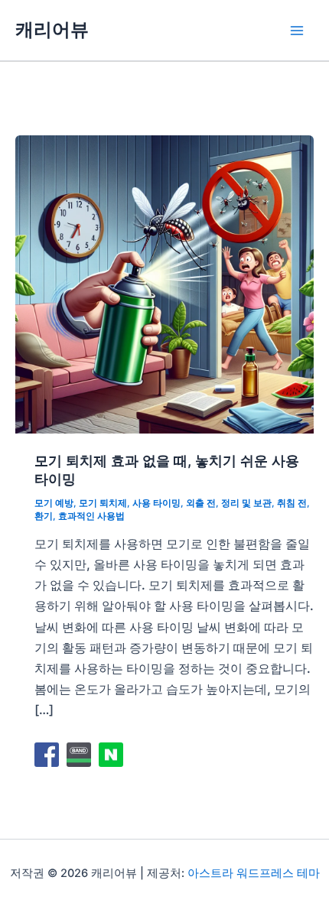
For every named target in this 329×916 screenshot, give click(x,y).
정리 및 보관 (246, 503)
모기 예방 (53, 503)
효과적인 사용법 (91, 516)
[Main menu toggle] (296, 30)
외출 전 (201, 503)
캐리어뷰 (52, 29)
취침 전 (292, 503)
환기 (43, 516)
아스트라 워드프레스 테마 (253, 873)
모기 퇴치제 (103, 503)
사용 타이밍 (156, 503)
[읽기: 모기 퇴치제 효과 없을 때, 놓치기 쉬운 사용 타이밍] (164, 283)
